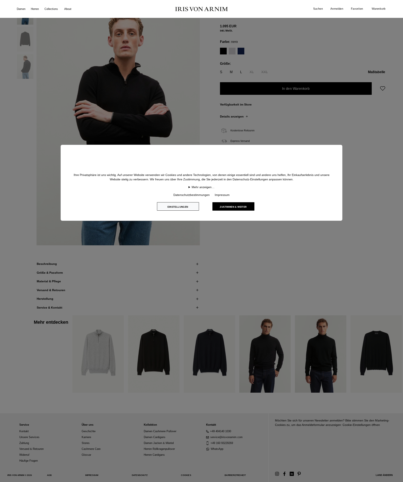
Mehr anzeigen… (203, 187)
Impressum (222, 195)
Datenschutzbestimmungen (191, 195)
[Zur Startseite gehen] (201, 9)
